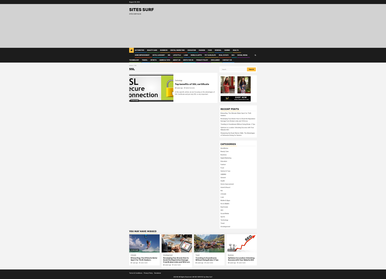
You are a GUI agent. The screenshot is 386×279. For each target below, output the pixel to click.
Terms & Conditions (135, 273)
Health (236, 50)
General (218, 50)
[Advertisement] (193, 33)
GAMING (227, 50)
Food (210, 50)
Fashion (202, 50)
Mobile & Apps (196, 55)
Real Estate (224, 55)
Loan (186, 55)
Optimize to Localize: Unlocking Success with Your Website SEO (241, 259)
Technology (134, 60)
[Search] (255, 55)
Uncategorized (225, 226)
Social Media (242, 55)
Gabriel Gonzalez (190, 88)
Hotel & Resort (158, 55)
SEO (232, 55)
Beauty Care (152, 50)
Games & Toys (164, 60)
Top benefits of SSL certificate (192, 84)
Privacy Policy (202, 60)
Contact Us (227, 60)
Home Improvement (142, 55)
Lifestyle (177, 55)
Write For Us (188, 60)
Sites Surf (141, 9)
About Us (176, 60)
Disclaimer (215, 60)
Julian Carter (144, 263)
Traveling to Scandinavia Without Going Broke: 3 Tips (238, 124)
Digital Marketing (177, 50)
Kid (169, 55)
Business (163, 50)
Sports (153, 60)
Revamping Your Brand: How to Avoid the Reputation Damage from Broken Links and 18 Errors (176, 260)
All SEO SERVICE (197, 277)
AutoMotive (139, 50)
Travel (145, 60)
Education (192, 50)
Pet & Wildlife (210, 55)
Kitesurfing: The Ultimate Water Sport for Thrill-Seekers (144, 259)
